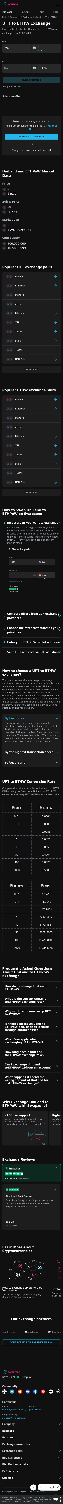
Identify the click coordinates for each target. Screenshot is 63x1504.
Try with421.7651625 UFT (31, 137)
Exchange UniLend (32, 17)
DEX (42, 12)
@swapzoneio (35, 1410)
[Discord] (28, 1391)
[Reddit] (20, 1391)
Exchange (7, 12)
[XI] (4, 1391)
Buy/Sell (26, 12)
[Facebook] (35, 1391)
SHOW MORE (31, 369)
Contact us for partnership (29, 1342)
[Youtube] (43, 1391)
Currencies (15, 17)
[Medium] (51, 1391)
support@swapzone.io (13, 1410)
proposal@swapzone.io (13, 1418)
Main (4, 17)
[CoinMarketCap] (58, 1391)
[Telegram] (12, 1391)
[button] (58, 4)
